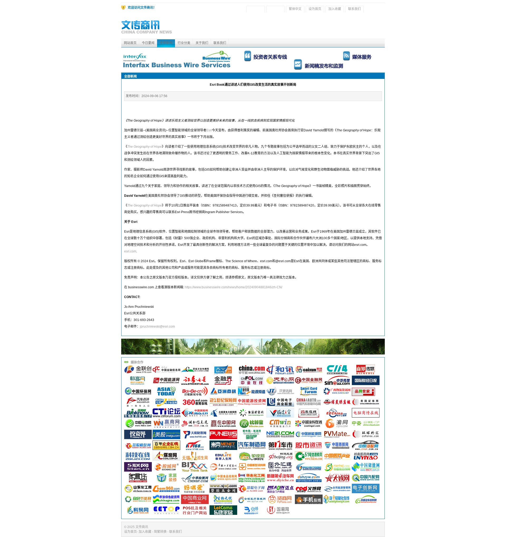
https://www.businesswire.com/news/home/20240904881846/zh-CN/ (233, 287)
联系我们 (354, 9)
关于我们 (202, 43)
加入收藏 (334, 9)
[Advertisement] (289, 27)
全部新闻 (166, 43)
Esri (209, 130)
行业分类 (184, 43)
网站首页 (130, 43)
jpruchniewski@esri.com (157, 326)
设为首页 (315, 9)
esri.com (130, 251)
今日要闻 (148, 43)
